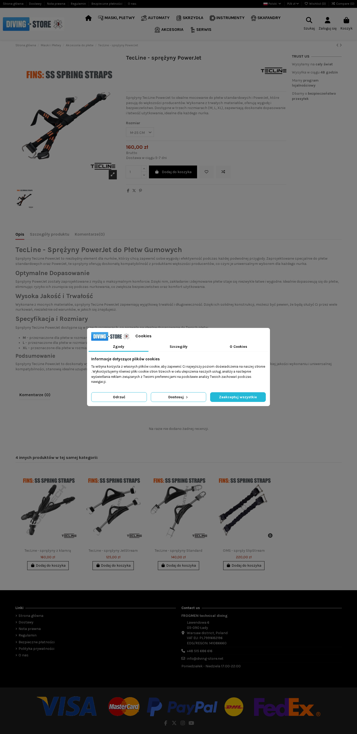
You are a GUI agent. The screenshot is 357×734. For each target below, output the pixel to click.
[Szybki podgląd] (74, 494)
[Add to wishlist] (206, 172)
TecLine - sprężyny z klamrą (48, 550)
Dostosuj (176, 397)
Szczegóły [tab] (178, 346)
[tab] (90, 235)
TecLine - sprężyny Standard (178, 550)
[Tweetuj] (134, 191)
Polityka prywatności (36, 648)
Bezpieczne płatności (107, 3)
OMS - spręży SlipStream (244, 550)
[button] (116, 18)
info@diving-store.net (205, 658)
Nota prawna (56, 3)
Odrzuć (119, 397)
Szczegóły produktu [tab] (49, 234)
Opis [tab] (19, 234)
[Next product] (340, 45)
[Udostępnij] (128, 191)
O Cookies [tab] (238, 346)
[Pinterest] (140, 191)
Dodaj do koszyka (177, 172)
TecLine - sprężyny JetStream (113, 550)
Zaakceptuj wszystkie (238, 397)
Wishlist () (317, 3)
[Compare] (74, 485)
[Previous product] (337, 45)
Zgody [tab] (118, 346)
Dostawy (35, 3)
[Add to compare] (223, 172)
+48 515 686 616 (199, 651)
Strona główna (13, 3)
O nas (132, 3)
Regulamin (79, 3)
